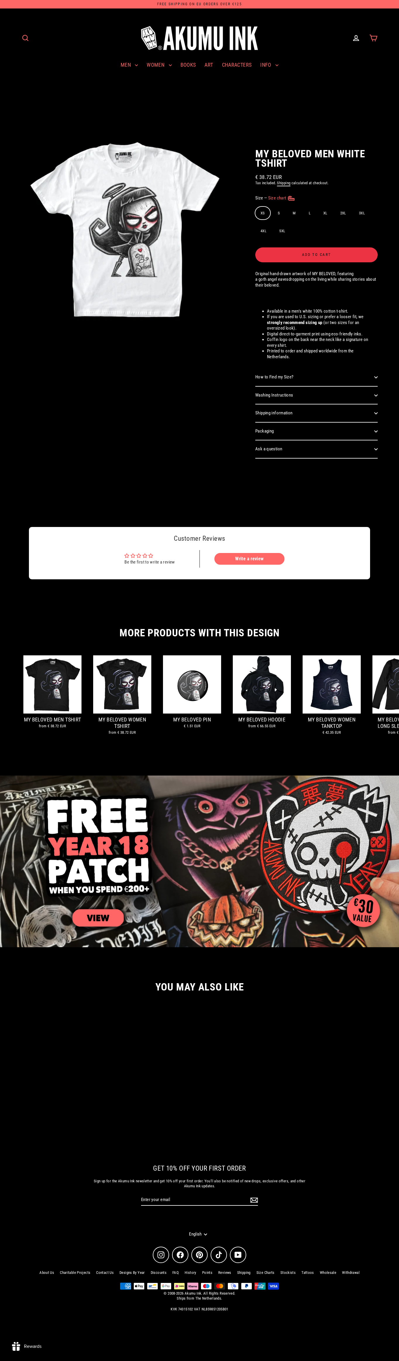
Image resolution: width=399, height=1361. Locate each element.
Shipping (283, 183)
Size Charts (265, 1272)
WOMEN (156, 65)
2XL (343, 213)
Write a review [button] (249, 558)
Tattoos (307, 1272)
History (190, 1272)
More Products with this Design (199, 633)
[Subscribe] (253, 1200)
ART (208, 65)
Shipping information (274, 413)
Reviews (224, 1272)
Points (207, 1272)
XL (325, 213)
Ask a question (268, 449)
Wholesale (328, 1272)
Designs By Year (132, 1272)
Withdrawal (351, 1272)
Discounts (158, 1272)
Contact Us (105, 1272)
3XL (362, 213)
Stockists (288, 1272)
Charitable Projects (75, 1272)
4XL (263, 231)
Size (271, 198)
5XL (282, 231)
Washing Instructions (274, 395)
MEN (126, 65)
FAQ (175, 1272)
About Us (46, 1272)
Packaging (264, 431)
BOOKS (188, 65)
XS (263, 213)
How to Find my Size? (274, 377)
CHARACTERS (237, 65)
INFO (266, 65)
